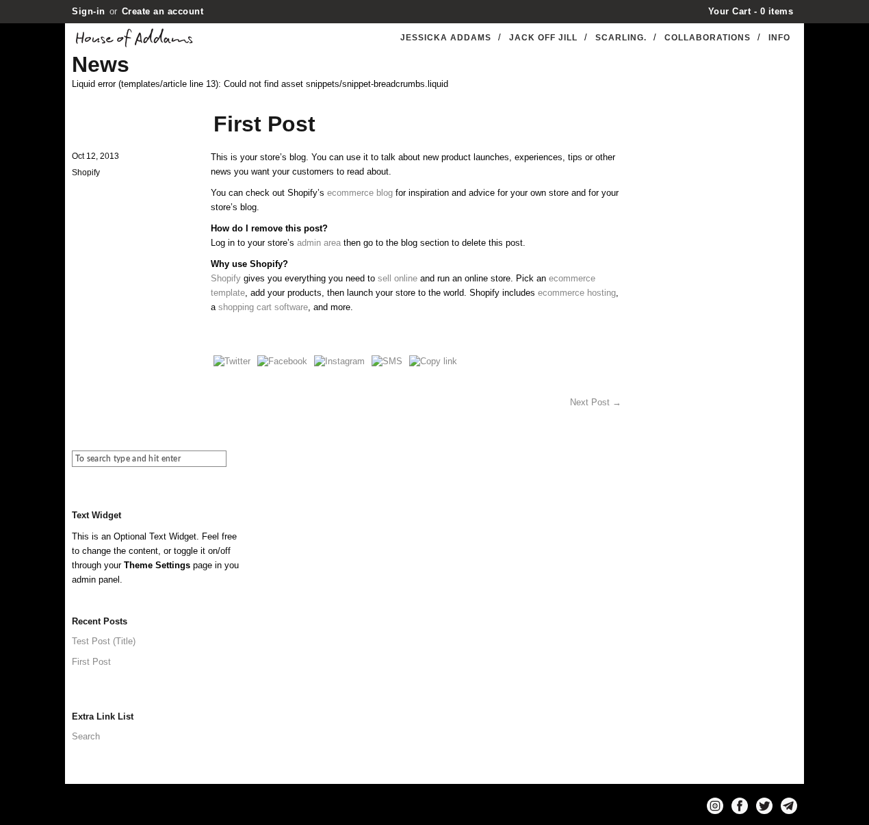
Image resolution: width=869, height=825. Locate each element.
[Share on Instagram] (339, 361)
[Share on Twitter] (231, 361)
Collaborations (707, 37)
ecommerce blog (360, 193)
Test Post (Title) (103, 641)
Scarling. (621, 37)
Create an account (163, 11)
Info (779, 37)
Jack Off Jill (543, 37)
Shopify (226, 278)
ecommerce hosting (577, 293)
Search (86, 736)
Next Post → (595, 402)
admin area (319, 243)
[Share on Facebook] (282, 361)
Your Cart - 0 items (751, 11)
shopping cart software (263, 307)
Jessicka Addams (445, 37)
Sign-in (88, 11)
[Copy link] (433, 361)
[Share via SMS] (387, 361)
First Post (91, 662)
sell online (397, 278)
